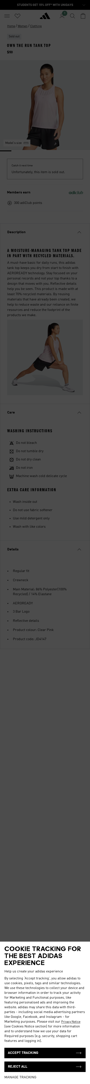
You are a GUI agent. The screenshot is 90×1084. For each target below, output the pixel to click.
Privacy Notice (70, 1021)
